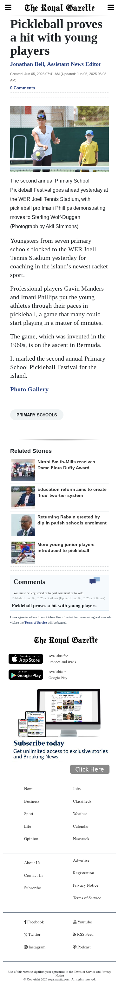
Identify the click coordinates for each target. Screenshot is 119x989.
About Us (32, 862)
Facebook (35, 922)
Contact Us (33, 875)
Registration (83, 873)
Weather (80, 813)
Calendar (81, 826)
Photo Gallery (29, 389)
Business (31, 801)
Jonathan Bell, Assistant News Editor (55, 64)
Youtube (84, 922)
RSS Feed (85, 934)
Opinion (31, 838)
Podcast (83, 947)
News (28, 788)
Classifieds (82, 801)
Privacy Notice (85, 885)
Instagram (36, 947)
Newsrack (81, 838)
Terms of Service (35, 622)
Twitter (33, 934)
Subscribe (32, 887)
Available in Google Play (58, 674)
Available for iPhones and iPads (62, 658)
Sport (28, 813)
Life (27, 826)
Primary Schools (37, 415)
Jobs (77, 788)
